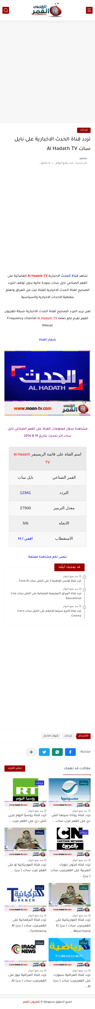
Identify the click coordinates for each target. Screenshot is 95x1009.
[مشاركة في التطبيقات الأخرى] (31, 752)
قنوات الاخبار (51, 736)
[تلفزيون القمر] (47, 10)
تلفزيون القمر (31, 1002)
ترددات (84, 130)
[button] (70, 752)
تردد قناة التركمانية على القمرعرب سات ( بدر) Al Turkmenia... (29, 926)
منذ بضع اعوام (70, 576)
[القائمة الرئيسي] (89, 10)
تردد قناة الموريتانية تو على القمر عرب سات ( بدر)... (27, 868)
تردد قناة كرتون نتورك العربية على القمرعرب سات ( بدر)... (71, 870)
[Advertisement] (47, 72)
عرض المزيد (15, 768)
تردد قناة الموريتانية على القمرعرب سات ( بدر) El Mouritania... (73, 926)
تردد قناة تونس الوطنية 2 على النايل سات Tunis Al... (48, 581)
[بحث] (5, 10)
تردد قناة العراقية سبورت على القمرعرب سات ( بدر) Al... (72, 981)
